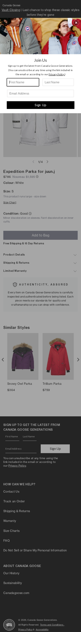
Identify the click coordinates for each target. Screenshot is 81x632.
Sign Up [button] (41, 105)
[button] (76, 22)
